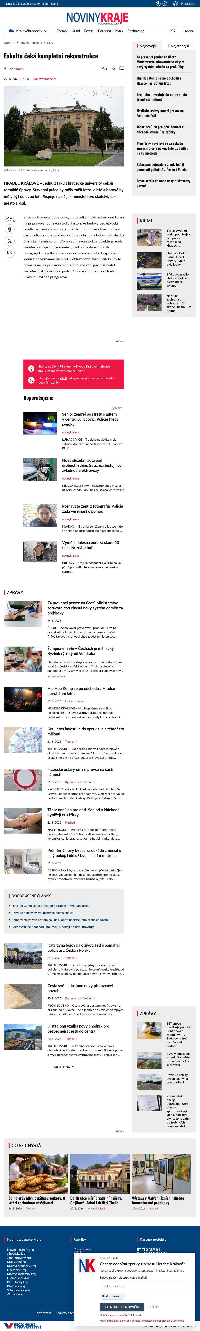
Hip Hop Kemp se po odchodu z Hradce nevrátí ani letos (50, 905)
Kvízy (119, 31)
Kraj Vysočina (16, 1261)
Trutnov (69, 741)
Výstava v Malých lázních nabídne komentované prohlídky (158, 1200)
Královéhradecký (29, 31)
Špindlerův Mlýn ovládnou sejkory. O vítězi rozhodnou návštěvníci (37, 1200)
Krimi (76, 31)
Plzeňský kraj (16, 1286)
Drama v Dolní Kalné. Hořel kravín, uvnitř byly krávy (176, 258)
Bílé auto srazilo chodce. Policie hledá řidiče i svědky (178, 279)
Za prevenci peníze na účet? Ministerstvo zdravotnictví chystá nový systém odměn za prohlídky (85, 607)
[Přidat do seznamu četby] (122, 68)
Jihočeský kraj (16, 1253)
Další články (62, 1066)
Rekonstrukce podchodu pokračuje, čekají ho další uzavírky (53, 926)
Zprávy (62, 31)
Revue (89, 31)
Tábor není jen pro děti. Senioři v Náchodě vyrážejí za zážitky (160, 129)
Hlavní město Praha (20, 1249)
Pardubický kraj (17, 1282)
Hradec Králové (74, 701)
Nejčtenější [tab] (179, 46)
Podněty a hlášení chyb (71, 1313)
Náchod (70, 822)
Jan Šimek (16, 69)
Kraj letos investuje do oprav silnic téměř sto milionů (162, 97)
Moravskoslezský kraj (21, 1274)
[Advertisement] (73, 311)
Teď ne (153, 1307)
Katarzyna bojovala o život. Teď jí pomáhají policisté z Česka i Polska (162, 167)
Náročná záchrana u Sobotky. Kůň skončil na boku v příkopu (179, 303)
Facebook (158, 3)
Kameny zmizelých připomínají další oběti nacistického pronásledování (60, 919)
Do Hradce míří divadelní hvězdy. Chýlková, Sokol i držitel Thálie (96, 1200)
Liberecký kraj (16, 1270)
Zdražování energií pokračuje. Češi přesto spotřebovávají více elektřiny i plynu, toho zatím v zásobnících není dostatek (178, 1111)
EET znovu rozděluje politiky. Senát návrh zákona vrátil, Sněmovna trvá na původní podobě (179, 1035)
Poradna (104, 31)
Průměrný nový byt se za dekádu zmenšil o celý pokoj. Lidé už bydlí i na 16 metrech (162, 148)
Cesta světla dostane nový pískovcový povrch (163, 183)
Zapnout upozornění (122, 1307)
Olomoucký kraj (18, 1278)
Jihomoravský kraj (19, 1257)
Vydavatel (44, 1313)
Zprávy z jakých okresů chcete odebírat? (123, 1277)
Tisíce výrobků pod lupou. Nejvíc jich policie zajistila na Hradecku (179, 238)
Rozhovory (136, 31)
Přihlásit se (187, 3)
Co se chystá (26, 1145)
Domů (8, 42)
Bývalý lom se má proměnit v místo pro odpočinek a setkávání (178, 1059)
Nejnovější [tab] (148, 46)
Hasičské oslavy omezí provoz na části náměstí (160, 113)
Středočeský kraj (18, 1290)
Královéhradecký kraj (21, 1265)
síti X (63, 378)
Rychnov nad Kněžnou (78, 782)
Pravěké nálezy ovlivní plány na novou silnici (42, 912)
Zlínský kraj (15, 1294)
